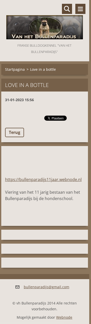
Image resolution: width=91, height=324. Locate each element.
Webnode (64, 317)
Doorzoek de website (67, 9)
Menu (80, 9)
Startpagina (15, 69)
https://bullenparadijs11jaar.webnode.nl (43, 179)
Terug (14, 132)
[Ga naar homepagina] (44, 21)
